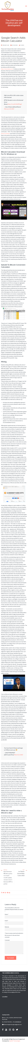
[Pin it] (7, 892)
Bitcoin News (15, 45)
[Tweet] (3, 892)
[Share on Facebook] (1, 892)
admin (22, 45)
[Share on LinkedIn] (9, 892)
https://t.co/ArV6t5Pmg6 (14, 104)
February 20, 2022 (9, 109)
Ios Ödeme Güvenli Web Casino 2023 (20, 873)
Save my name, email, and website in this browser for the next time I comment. (14, 935)
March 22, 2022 (18, 754)
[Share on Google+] (5, 892)
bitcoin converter (5, 133)
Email (6, 920)
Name (6, 914)
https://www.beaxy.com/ (7, 69)
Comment (7, 940)
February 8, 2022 (6, 45)
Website (7, 927)
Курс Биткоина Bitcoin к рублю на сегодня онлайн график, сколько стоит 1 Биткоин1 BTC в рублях (8, 878)
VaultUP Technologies (14, 1041)
